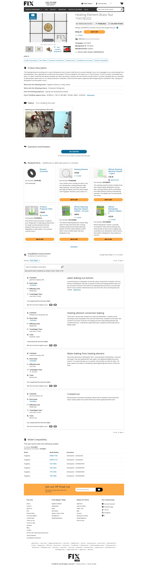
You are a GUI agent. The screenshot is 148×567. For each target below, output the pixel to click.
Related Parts (70, 60)
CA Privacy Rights (32, 515)
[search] (122, 9)
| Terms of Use (80, 564)
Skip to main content (74, 5)
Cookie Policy (30, 518)
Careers (29, 530)
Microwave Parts (88, 547)
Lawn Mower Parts (110, 547)
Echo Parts (66, 543)
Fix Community (108, 500)
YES (51, 305)
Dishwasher (55, 506)
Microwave (55, 511)
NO (55, 305)
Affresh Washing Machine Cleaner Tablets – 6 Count (81, 209)
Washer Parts (35, 547)
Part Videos (43, 60)
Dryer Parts (55, 547)
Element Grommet (44, 170)
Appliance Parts (99, 547)
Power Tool (80, 508)
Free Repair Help (58, 500)
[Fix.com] (29, 3)
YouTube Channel (109, 504)
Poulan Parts (66, 545)
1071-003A (53, 472)
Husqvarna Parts (91, 543)
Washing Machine (57, 518)
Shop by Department (33, 9)
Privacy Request (31, 535)
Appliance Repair (57, 503)
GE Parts (83, 543)
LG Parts (33, 545)
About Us (29, 508)
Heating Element (81, 169)
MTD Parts (49, 545)
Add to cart (94, 32)
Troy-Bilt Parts (74, 545)
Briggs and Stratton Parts (55, 543)
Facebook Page (108, 507)
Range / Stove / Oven (58, 513)
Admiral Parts (34, 543)
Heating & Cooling (82, 515)
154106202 (32, 285)
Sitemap (29, 525)
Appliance (80, 503)
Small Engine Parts (60, 549)
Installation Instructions (84, 60)
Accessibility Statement (34, 538)
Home (28, 503)
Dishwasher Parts (110, 545)
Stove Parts (63, 547)
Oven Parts (71, 547)
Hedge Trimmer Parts (72, 549)
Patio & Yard (80, 520)
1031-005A (53, 464)
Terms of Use (31, 520)
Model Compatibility (101, 60)
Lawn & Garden (81, 506)
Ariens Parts (43, 543)
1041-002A (53, 468)
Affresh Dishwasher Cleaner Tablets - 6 (115, 210)
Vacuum (79, 513)
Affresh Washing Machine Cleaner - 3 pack (115, 171)
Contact (53, 9)
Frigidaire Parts (75, 543)
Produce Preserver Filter (46, 208)
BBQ (78, 511)
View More (74, 247)
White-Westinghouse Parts (97, 545)
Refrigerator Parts (46, 547)
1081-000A (53, 476)
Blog (86, 9)
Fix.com (30, 500)
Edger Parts (83, 549)
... (90, 95)
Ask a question (74, 152)
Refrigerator (55, 515)
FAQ (46, 9)
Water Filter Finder (75, 9)
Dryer (53, 508)
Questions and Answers (56, 60)
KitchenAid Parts (111, 543)
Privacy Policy (31, 513)
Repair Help (62, 9)
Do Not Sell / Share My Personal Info (37, 533)
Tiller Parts (90, 549)
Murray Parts (57, 545)
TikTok (106, 510)
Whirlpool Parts (84, 545)
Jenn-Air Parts (101, 543)
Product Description (31, 60)
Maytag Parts (41, 545)
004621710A (54, 456)
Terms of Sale (31, 523)
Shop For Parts (83, 500)
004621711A (54, 460)
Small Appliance (81, 518)
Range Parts (79, 547)
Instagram (107, 513)
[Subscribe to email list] (99, 490)
